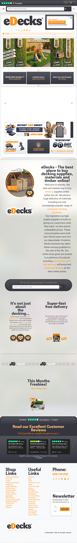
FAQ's (30, 481)
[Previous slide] (38, 70)
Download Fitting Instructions (33, 497)
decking (49, 191)
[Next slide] (38, 85)
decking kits (59, 261)
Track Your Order (33, 486)
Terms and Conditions (31, 502)
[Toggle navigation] (73, 8)
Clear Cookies (33, 515)
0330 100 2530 (52, 19)
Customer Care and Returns (33, 493)
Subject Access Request (33, 508)
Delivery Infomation (31, 489)
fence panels (25, 322)
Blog (29, 479)
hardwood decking (53, 267)
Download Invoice (34, 500)
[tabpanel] (59, 22)
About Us (31, 477)
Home (7, 33)
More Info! (15, 113)
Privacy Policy (32, 505)
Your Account (32, 511)
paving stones (14, 324)
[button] (15, 78)
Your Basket (32, 513)
